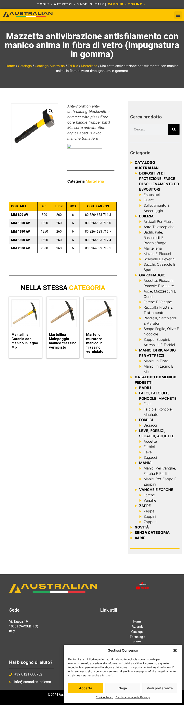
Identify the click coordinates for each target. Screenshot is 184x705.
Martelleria (89, 66)
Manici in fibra (156, 361)
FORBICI (146, 420)
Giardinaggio (152, 275)
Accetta (85, 688)
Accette (150, 441)
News (137, 642)
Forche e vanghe (158, 302)
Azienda (137, 627)
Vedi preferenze (160, 688)
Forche (149, 495)
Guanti (149, 200)
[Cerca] (174, 129)
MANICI (145, 463)
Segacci (150, 425)
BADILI (145, 387)
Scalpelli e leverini (159, 259)
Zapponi (150, 522)
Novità (142, 527)
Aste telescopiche (159, 227)
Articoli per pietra (158, 221)
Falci (147, 404)
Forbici (149, 446)
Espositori (152, 194)
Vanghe (150, 500)
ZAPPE (145, 505)
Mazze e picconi (157, 253)
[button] (175, 650)
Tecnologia (137, 637)
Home (10, 66)
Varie (140, 538)
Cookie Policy (104, 697)
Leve (148, 452)
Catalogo (25, 66)
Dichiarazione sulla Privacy (133, 697)
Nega (122, 688)
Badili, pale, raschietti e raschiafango (155, 237)
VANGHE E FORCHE (156, 489)
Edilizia (73, 66)
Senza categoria (152, 532)
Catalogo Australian (50, 66)
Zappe (149, 511)
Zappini (150, 516)
